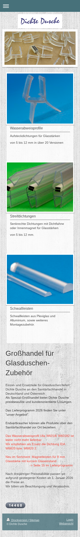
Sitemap (34, 520)
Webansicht (66, 523)
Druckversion (19, 520)
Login (69, 519)
